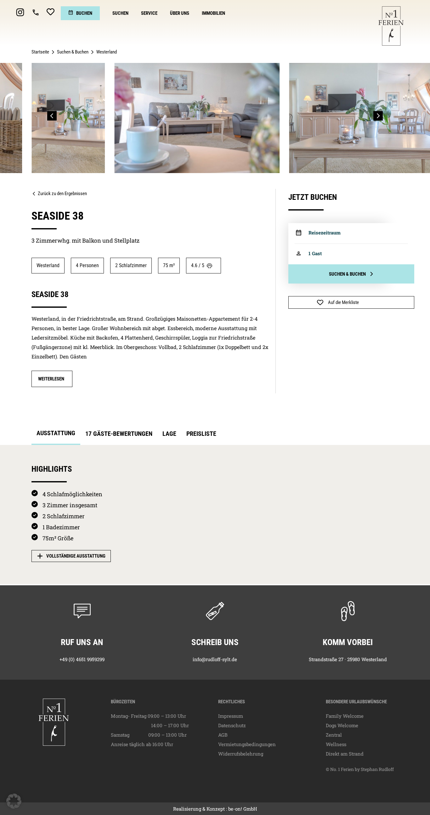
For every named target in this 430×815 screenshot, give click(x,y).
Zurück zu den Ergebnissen (62, 193)
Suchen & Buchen (72, 52)
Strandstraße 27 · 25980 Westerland (348, 659)
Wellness (336, 744)
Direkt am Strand (345, 753)
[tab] (55, 435)
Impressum (230, 716)
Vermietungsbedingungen (247, 744)
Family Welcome (345, 716)
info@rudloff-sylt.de (215, 659)
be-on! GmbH (242, 809)
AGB (223, 735)
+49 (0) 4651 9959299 (82, 659)
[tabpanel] (215, 514)
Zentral (334, 735)
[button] (52, 116)
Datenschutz (232, 725)
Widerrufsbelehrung (240, 753)
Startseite (40, 52)
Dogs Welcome (342, 725)
